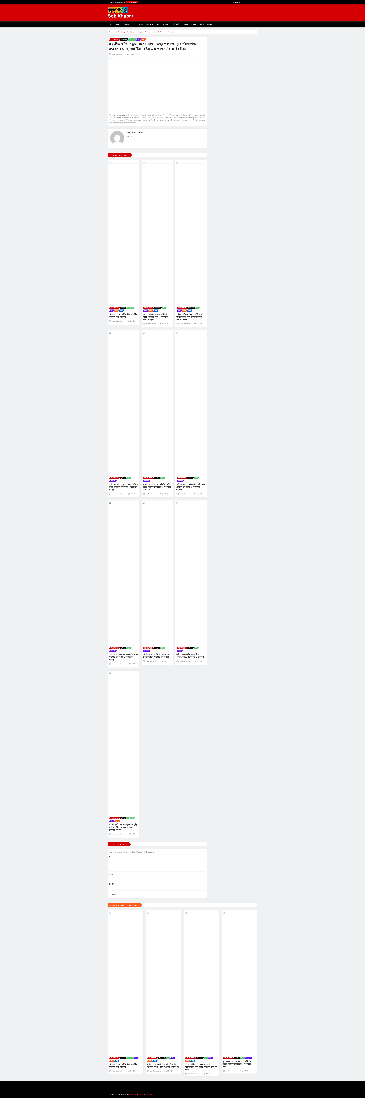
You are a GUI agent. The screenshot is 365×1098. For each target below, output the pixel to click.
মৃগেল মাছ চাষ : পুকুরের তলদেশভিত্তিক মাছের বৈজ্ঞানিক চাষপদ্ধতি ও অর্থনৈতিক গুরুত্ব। (123, 487)
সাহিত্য (194, 24)
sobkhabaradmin (117, 54)
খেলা (158, 24)
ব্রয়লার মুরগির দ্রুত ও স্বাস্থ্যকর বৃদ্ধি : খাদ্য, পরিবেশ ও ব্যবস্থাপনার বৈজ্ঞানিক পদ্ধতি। (123, 827)
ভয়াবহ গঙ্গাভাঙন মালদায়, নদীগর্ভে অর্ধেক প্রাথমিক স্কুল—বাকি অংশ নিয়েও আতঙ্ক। (155, 317)
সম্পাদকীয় (210, 24)
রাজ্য (118, 24)
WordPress (133, 1094)
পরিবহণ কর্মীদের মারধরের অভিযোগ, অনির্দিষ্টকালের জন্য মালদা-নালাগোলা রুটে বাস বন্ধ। (189, 317)
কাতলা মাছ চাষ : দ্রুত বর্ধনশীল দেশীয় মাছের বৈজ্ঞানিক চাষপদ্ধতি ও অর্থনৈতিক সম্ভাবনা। (157, 487)
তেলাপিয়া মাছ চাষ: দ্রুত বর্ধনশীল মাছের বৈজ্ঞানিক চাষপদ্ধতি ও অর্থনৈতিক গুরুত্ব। (123, 657)
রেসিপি (202, 24)
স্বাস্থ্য (186, 24)
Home (111, 32)
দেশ (134, 24)
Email (111, 884)
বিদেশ (141, 24)
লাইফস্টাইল (177, 24)
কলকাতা (127, 24)
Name (111, 874)
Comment (112, 857)
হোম (111, 24)
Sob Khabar (120, 16)
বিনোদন (165, 24)
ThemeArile (149, 1094)
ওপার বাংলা (149, 24)
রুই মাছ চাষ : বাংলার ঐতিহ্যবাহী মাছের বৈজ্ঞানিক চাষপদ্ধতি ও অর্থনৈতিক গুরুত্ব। (190, 487)
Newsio (140, 1094)
